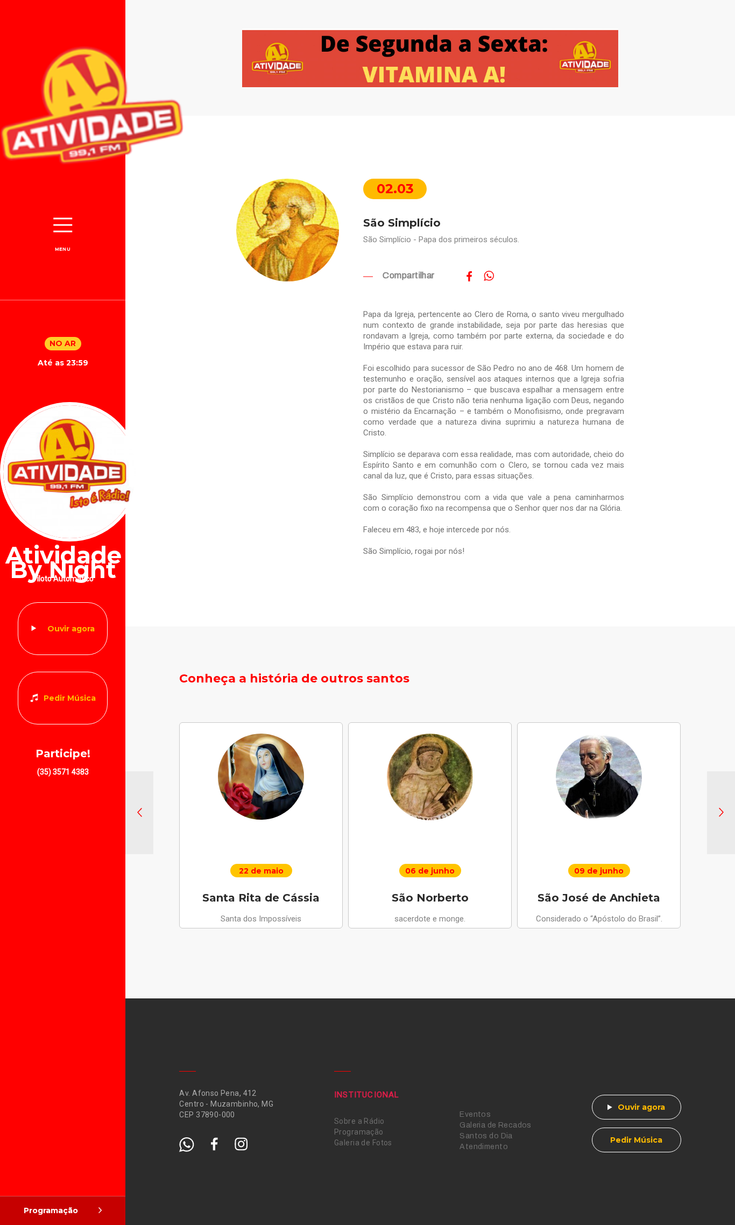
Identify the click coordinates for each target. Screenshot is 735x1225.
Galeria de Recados (496, 1125)
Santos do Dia (486, 1136)
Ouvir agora (71, 628)
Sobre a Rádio (359, 1121)
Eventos (475, 1114)
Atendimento (484, 1147)
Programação (359, 1132)
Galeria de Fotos (363, 1142)
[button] (139, 812)
